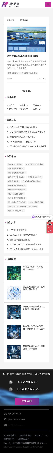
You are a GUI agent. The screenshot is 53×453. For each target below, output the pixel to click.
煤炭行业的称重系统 (29, 73)
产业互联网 (12, 109)
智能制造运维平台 (15, 164)
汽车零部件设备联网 (15, 169)
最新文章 (11, 20)
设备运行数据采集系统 (16, 173)
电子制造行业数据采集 (16, 190)
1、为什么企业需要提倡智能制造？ (22, 127)
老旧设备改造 (13, 181)
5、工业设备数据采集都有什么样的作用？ (25, 249)
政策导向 (24, 20)
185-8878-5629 (28, 389)
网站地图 (31, 447)
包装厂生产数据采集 (15, 211)
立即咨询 (26, 401)
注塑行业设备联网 (34, 177)
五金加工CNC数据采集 (31, 181)
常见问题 (37, 109)
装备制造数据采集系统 (16, 185)
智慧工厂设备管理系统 (34, 164)
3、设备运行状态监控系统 (18, 240)
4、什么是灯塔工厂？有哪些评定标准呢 (24, 244)
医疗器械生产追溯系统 (16, 202)
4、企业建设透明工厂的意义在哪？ (22, 141)
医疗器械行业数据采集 (16, 198)
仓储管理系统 (23, 439)
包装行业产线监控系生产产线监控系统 (22, 206)
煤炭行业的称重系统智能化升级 (22, 56)
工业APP (37, 105)
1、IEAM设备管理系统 (17, 230)
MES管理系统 (10, 435)
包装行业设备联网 (36, 202)
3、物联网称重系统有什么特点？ (21, 137)
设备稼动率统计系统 (15, 177)
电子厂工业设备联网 (15, 194)
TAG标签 (39, 447)
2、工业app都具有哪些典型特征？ (22, 235)
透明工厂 (39, 435)
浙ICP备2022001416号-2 (15, 447)
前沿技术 (24, 109)
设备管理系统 (13, 73)
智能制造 (24, 105)
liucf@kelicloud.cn (16, 425)
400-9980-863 (28, 382)
